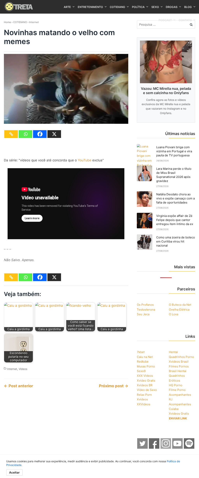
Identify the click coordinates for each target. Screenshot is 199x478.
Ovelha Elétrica (179, 309)
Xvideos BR (145, 385)
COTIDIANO (20, 22)
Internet (34, 22)
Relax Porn (144, 395)
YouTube (84, 160)
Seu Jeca (143, 314)
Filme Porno (177, 390)
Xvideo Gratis (146, 380)
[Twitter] (142, 447)
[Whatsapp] (25, 134)
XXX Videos (145, 376)
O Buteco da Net (180, 305)
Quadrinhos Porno (181, 357)
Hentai (173, 352)
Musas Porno (146, 366)
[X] (54, 134)
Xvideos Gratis (179, 413)
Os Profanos (145, 305)
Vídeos (23, 369)
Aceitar (14, 472)
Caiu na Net (145, 357)
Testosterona (146, 309)
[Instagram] (166, 447)
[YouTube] (177, 447)
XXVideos (143, 404)
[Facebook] (40, 134)
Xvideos (142, 399)
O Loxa (173, 314)
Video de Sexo (147, 390)
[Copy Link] (11, 134)
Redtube (142, 361)
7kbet (141, 352)
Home (7, 22)
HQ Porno (175, 385)
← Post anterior (18, 386)
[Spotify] (189, 447)
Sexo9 (141, 371)
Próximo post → (113, 386)
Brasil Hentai (177, 371)
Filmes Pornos (179, 366)
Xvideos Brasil (179, 361)
